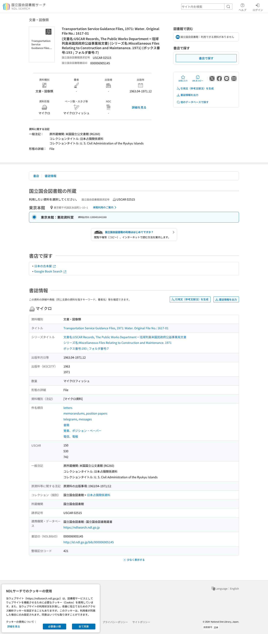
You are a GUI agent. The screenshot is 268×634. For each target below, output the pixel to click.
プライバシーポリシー (115, 622)
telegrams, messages (77, 419)
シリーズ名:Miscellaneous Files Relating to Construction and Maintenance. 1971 (117, 342)
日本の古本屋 (43, 266)
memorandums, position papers (85, 413)
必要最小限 (54, 626)
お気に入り (183, 80)
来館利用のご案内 (103, 207)
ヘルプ (242, 9)
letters (67, 407)
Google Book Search (48, 271)
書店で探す (206, 58)
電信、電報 (70, 436)
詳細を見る (139, 107)
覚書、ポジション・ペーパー (82, 430)
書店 (36, 176)
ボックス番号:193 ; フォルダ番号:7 (86, 348)
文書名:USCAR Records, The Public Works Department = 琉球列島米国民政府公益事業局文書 (124, 337)
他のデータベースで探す (194, 102)
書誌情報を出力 (189, 95)
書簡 (66, 425)
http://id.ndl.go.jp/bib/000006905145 (88, 542)
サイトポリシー (141, 622)
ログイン (258, 9)
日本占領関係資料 (98, 495)
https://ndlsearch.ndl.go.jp (81, 527)
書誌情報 (50, 176)
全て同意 (84, 626)
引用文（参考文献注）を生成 (197, 88)
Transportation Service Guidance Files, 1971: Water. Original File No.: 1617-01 (115, 328)
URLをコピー (197, 80)
